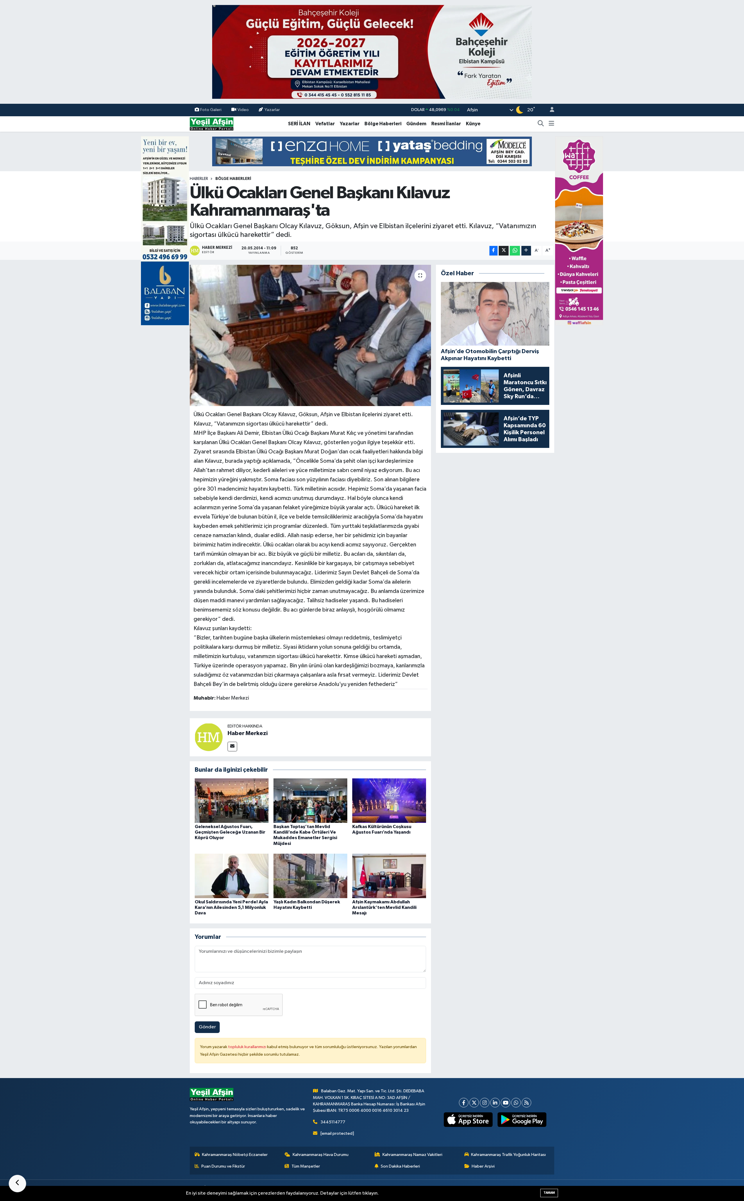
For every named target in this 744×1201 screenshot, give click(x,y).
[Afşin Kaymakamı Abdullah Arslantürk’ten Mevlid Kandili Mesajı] (389, 875)
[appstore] (468, 1119)
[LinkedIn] (495, 1102)
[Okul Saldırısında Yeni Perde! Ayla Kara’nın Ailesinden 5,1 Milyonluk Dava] (232, 875)
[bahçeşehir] (372, 51)
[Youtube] (505, 1102)
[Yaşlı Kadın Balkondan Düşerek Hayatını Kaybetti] (310, 875)
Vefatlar (325, 123)
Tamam (549, 1192)
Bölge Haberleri (382, 123)
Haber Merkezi (248, 733)
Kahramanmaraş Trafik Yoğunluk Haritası (508, 1154)
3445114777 (333, 1122)
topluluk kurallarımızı (247, 1047)
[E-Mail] (232, 746)
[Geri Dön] (17, 1183)
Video (243, 110)
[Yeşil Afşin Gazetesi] (211, 123)
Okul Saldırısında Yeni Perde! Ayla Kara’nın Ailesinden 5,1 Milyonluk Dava (231, 907)
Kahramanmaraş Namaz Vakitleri (412, 1154)
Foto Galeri (210, 110)
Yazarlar (272, 110)
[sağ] (579, 230)
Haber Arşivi (483, 1166)
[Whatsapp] (516, 1102)
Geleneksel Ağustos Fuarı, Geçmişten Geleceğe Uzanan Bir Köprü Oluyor (230, 832)
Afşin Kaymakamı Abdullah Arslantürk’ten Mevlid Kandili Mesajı (384, 907)
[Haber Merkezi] (209, 736)
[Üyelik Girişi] (549, 110)
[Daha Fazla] (526, 250)
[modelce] (372, 151)
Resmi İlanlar (446, 123)
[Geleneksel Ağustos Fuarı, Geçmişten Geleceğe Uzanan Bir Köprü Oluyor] (232, 800)
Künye (473, 123)
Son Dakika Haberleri (400, 1166)
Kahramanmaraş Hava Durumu (320, 1154)
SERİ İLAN (299, 123)
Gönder (207, 1027)
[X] (474, 1102)
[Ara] (540, 124)
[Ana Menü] (551, 124)
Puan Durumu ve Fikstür (223, 1166)
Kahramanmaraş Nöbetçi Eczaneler (235, 1154)
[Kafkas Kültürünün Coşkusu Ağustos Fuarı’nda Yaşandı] (389, 800)
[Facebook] (463, 1102)
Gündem (416, 123)
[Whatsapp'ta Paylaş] (515, 250)
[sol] (165, 230)
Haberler (199, 179)
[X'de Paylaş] (504, 250)
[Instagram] (484, 1102)
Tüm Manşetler (305, 1166)
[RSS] (526, 1102)
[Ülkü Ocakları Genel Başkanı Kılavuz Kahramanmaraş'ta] (310, 335)
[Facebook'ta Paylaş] (493, 250)
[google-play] (522, 1119)
